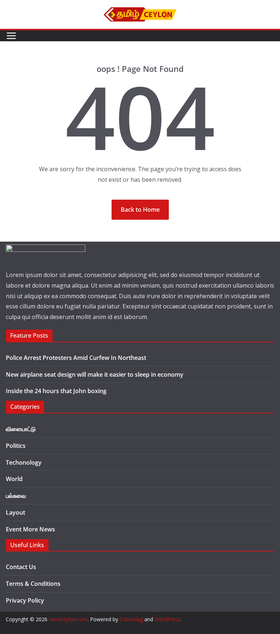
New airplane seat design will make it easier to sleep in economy (94, 374)
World (14, 479)
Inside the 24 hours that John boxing (56, 391)
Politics (16, 446)
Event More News (30, 529)
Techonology (24, 462)
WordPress (167, 619)
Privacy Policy (25, 600)
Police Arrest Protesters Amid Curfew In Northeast (76, 358)
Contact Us (21, 567)
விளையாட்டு (21, 429)
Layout (15, 512)
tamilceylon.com (68, 619)
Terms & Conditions (33, 584)
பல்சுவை (16, 496)
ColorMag (131, 619)
